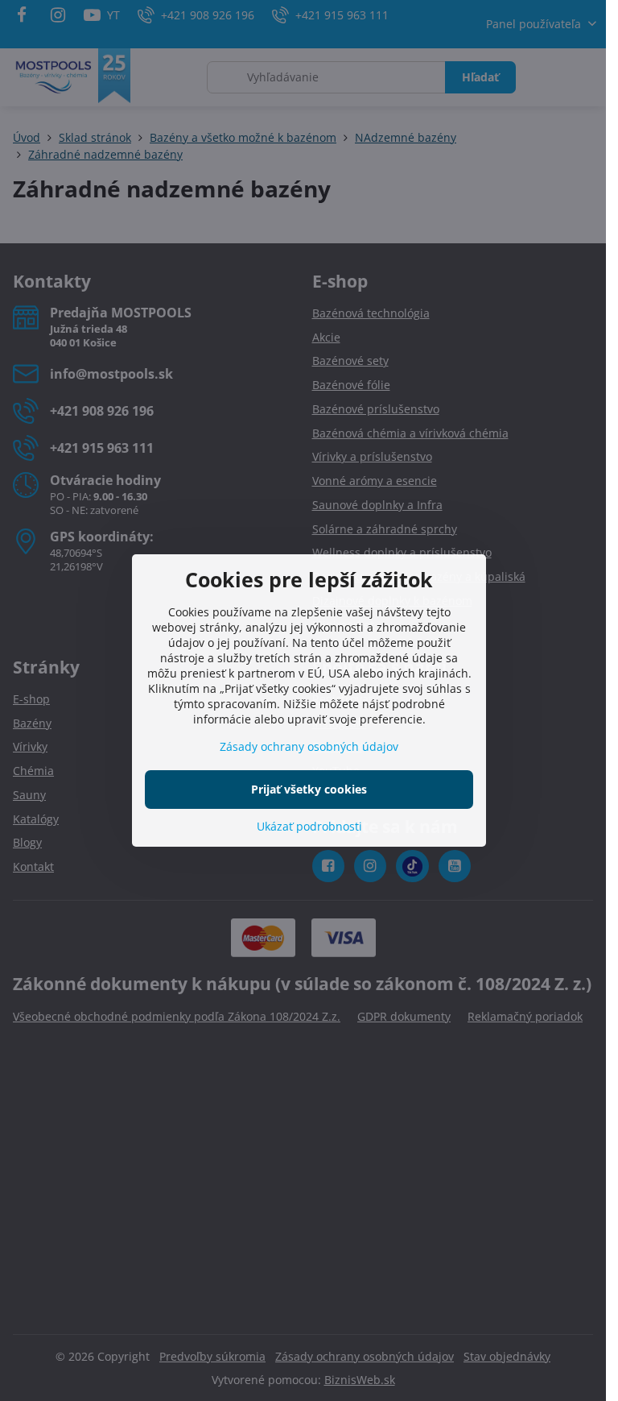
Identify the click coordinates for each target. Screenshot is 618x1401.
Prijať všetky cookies (309, 789)
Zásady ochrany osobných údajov (309, 746)
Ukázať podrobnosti (309, 826)
